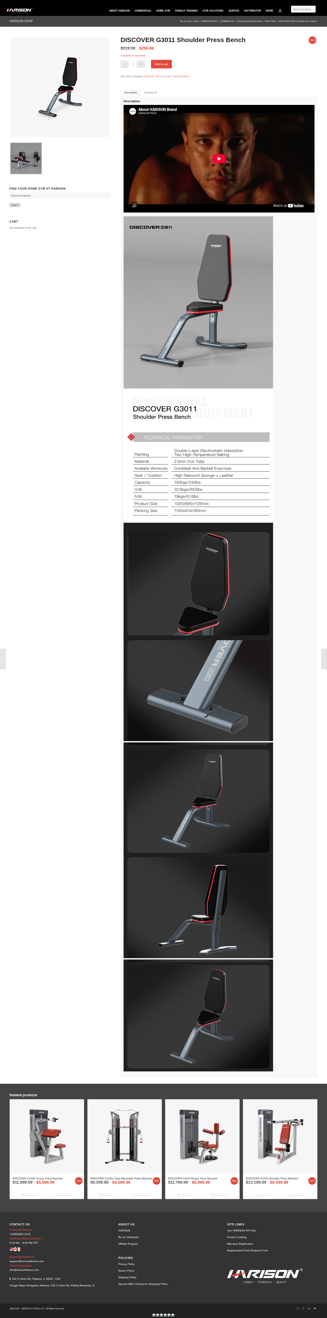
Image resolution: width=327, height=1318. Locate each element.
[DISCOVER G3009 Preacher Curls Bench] (3, 659)
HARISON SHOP (21, 21)
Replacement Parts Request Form (247, 1250)
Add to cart (161, 64)
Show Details (64, 1195)
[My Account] (280, 10)
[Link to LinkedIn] (309, 1308)
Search (15, 205)
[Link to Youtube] (315, 1308)
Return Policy (126, 1270)
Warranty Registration (240, 1243)
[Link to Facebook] (303, 1308)
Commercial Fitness (180, 76)
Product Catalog (236, 1237)
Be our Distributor (128, 1237)
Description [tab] (131, 92)
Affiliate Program (128, 1243)
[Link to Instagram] (298, 1308)
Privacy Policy (126, 1264)
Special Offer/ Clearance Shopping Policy (142, 1283)
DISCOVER (149, 76)
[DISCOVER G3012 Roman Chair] (324, 659)
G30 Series (161, 76)
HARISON (124, 1230)
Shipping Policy (127, 1277)
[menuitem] (119, 10)
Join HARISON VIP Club (241, 1230)
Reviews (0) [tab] (151, 92)
